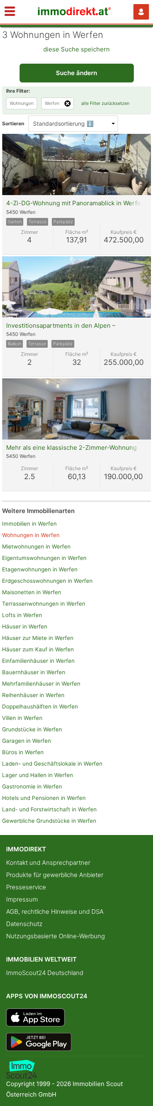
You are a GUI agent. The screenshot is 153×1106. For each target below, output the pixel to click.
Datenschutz (24, 924)
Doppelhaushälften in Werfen (40, 706)
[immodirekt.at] (74, 13)
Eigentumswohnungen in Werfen (44, 558)
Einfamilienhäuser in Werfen (38, 660)
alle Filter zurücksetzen (105, 103)
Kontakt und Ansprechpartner (48, 862)
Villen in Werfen (22, 718)
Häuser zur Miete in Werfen (37, 638)
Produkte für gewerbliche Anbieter (54, 875)
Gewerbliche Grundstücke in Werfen (49, 820)
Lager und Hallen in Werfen (37, 775)
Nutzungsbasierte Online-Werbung (55, 936)
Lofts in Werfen (22, 615)
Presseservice (26, 887)
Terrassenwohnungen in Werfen (43, 603)
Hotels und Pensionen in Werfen (44, 798)
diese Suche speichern (76, 49)
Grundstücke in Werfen (32, 729)
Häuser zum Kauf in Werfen (38, 649)
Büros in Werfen (23, 752)
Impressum (22, 899)
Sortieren (13, 123)
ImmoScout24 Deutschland (44, 973)
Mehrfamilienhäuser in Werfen (41, 683)
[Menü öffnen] (10, 12)
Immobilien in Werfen (29, 523)
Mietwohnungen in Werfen (36, 546)
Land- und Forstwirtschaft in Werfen (49, 809)
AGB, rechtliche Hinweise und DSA (55, 911)
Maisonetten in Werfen (31, 592)
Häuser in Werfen (24, 626)
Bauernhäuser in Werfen (33, 672)
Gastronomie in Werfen (32, 786)
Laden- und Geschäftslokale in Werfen (52, 763)
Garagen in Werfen (26, 740)
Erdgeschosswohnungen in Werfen (47, 580)
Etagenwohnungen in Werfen (40, 569)
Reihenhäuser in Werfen (33, 695)
